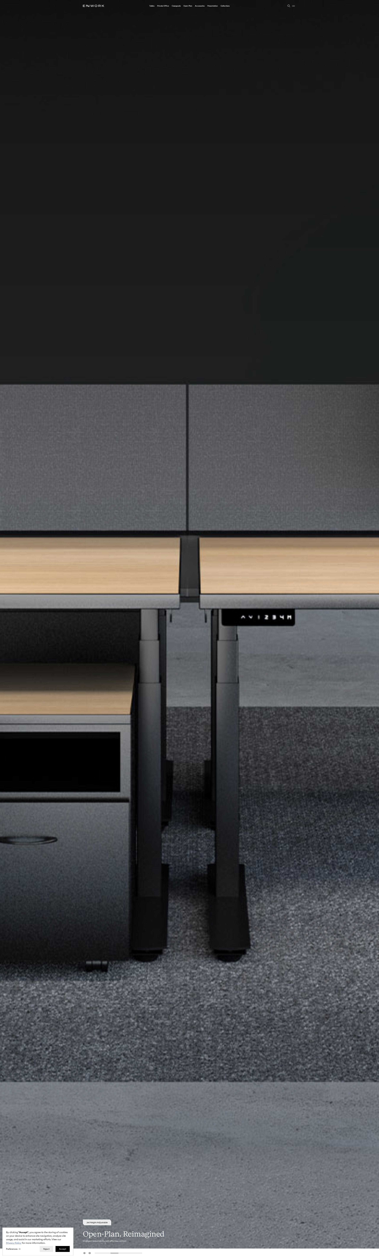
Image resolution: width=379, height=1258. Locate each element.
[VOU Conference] (94, 1222)
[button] (152, 6)
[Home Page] (93, 6)
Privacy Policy (13, 1242)
